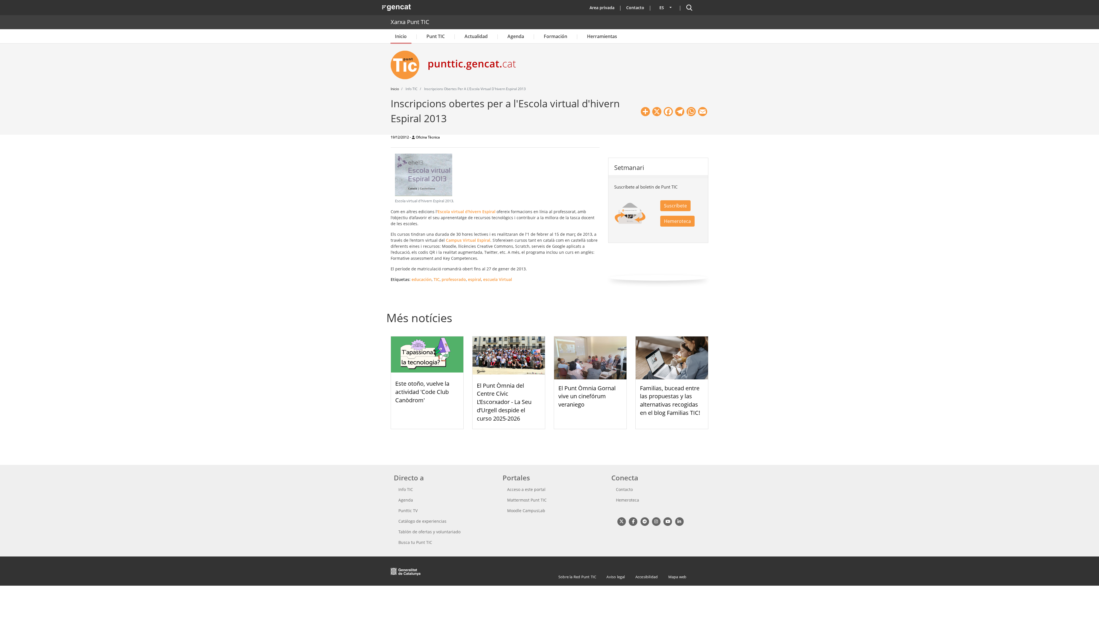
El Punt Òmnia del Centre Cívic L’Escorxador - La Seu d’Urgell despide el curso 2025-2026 (504, 402)
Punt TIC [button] (435, 36)
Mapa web (677, 576)
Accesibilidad (646, 576)
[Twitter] (621, 521)
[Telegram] (644, 521)
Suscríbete (675, 206)
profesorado (454, 279)
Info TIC (405, 489)
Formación (555, 36)
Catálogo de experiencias (422, 521)
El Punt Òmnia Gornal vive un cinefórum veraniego (587, 396)
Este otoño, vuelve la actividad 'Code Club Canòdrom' (422, 392)
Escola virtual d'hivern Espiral (466, 211)
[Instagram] (656, 521)
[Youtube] (668, 521)
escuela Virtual (497, 279)
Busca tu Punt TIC (415, 542)
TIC (437, 279)
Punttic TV (408, 510)
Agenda (515, 36)
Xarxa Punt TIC (410, 22)
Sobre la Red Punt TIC (577, 576)
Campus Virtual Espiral (468, 240)
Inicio (401, 36)
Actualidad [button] (476, 36)
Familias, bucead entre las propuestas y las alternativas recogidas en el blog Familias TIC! (670, 400)
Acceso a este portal (526, 489)
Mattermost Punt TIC (527, 500)
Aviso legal (615, 576)
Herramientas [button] (602, 36)
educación (422, 279)
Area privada (602, 7)
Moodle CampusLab (526, 510)
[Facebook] (633, 521)
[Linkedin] (679, 521)
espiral (474, 279)
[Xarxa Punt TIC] (407, 65)
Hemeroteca (677, 221)
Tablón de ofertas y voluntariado (429, 531)
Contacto (635, 7)
